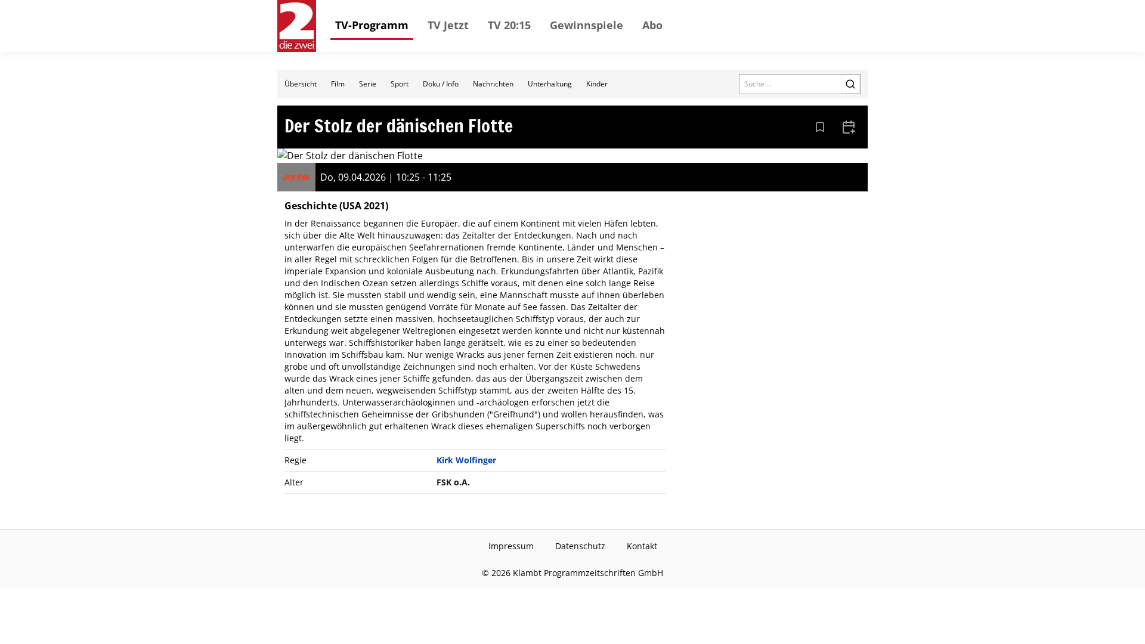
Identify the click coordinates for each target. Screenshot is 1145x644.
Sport (400, 84)
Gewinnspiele (586, 25)
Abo (652, 25)
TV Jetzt (448, 25)
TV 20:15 (509, 25)
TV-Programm (372, 25)
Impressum (511, 546)
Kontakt (642, 546)
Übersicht (300, 84)
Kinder (597, 84)
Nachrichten (493, 84)
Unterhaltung (550, 84)
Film (338, 84)
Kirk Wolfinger (466, 460)
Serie (367, 84)
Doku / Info (441, 84)
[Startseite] (296, 26)
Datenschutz (580, 546)
